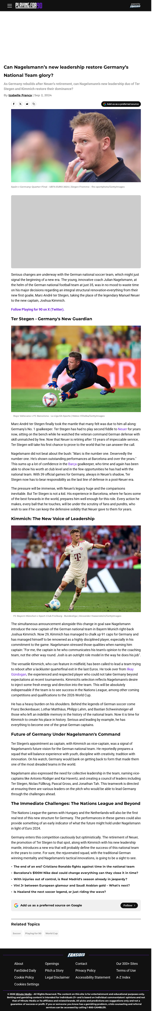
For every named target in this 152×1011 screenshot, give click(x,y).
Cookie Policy (24, 977)
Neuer (123, 429)
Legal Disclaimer (57, 977)
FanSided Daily (25, 970)
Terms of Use (126, 970)
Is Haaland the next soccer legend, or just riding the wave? (60, 892)
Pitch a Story (54, 970)
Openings (52, 964)
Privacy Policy (85, 970)
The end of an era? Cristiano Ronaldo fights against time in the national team (74, 866)
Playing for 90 (33, 933)
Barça (72, 464)
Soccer (17, 933)
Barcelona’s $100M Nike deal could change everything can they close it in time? (76, 873)
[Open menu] (9, 5)
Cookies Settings (26, 984)
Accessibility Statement (92, 977)
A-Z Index (123, 977)
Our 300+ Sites (127, 964)
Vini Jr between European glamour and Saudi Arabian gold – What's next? (72, 885)
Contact (81, 964)
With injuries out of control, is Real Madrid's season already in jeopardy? (70, 879)
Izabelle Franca (20, 95)
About (18, 964)
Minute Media (24, 994)
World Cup (51, 933)
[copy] (33, 103)
